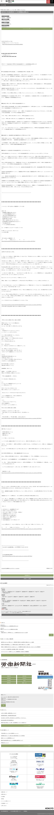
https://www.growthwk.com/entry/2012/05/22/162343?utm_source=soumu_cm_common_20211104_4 (22, 472)
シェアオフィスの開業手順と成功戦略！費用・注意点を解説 (12, 649)
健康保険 (23, 591)
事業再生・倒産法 (30, 600)
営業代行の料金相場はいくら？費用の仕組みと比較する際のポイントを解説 (15, 644)
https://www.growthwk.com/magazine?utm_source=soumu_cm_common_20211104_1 (18, 241)
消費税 (31, 596)
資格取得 (9, 605)
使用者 (19, 182)
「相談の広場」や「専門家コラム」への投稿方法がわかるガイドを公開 (14, 632)
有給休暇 (7, 129)
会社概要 (3, 796)
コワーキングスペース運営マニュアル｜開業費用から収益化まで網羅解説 (15, 651)
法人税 (9, 596)
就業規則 (3, 88)
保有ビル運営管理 (33, 605)
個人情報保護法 (6, 601)
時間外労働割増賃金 (18, 144)
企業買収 (8, 600)
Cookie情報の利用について (16, 811)
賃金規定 (13, 121)
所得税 (20, 596)
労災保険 (17, 591)
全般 (3, 591)
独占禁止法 (22, 600)
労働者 (22, 182)
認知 (44, 262)
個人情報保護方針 (4, 811)
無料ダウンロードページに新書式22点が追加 (9, 629)
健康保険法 (9, 682)
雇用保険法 (9, 678)
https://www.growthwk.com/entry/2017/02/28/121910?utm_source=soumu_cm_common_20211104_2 (22, 304)
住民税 (26, 596)
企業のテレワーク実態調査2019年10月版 (9, 699)
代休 (4, 519)
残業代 (5, 212)
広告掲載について (4, 803)
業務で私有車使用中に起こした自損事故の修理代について (12, 740)
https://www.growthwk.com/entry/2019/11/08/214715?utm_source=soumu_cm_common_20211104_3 (21, 418)
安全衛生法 (24, 678)
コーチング (17, 605)
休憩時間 (3, 368)
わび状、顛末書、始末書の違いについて (8, 713)
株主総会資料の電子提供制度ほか (7, 720)
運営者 (2, 798)
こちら (23, 9)
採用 (2, 371)
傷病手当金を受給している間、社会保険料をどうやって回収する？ (13, 722)
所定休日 (4, 85)
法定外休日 (9, 64)
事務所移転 (25, 605)
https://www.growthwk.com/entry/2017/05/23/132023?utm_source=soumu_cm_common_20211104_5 (22, 528)
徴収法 (41, 591)
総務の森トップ (4, 792)
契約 (43, 176)
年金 (36, 591)
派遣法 (24, 680)
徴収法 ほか (24, 682)
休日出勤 (13, 71)
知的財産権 (15, 600)
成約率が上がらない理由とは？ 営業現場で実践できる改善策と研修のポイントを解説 (17, 642)
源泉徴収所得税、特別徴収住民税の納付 (8, 715)
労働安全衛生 (5, 592)
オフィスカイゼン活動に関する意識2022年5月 (10, 697)
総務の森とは (3, 794)
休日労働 (43, 74)
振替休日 (7, 519)
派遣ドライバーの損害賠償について (8, 738)
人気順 (6, 609)
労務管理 (16, 206)
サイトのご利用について (6, 801)
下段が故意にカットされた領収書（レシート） (10, 733)
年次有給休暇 (19, 64)
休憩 (8, 518)
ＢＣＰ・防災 (42, 605)
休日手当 (16, 74)
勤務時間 (36, 138)
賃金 (30, 64)
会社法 (43, 600)
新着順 (3, 609)
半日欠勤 (10, 221)
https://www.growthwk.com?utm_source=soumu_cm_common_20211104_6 (17, 556)
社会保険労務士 (11, 547)
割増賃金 (19, 112)
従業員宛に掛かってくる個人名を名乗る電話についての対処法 (13, 735)
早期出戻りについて (5, 742)
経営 (3, 605)
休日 (2, 74)
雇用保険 (6, 491)
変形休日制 (10, 215)
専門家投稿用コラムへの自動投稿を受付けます (9, 626)
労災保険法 (9, 680)
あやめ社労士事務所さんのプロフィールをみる (10, 568)
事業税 (15, 596)
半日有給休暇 (4, 221)
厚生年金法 (24, 676)
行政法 (37, 600)
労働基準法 (9, 17)
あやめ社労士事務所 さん (6, 23)
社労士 (10, 256)
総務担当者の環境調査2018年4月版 (8, 701)
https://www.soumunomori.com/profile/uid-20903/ (12, 44)
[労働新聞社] (16, 664)
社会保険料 (12, 509)
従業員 (11, 350)
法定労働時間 (16, 135)
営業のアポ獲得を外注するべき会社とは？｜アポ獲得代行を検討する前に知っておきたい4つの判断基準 (20, 646)
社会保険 (11, 491)
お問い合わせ (3, 805)
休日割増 (27, 64)
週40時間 (11, 135)
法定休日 (3, 83)
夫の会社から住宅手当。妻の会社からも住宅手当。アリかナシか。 (13, 717)
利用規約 (25, 811)
